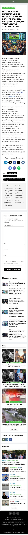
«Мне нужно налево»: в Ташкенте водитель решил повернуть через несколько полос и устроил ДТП (14, 406)
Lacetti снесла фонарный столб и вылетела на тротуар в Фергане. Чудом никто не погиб (14, 426)
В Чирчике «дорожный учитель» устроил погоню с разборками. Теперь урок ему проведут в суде (14, 386)
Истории (4, 460)
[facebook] (10, 439)
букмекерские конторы (10, 176)
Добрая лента (13, 467)
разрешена (19, 92)
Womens (12, 501)
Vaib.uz (5, 29)
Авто (7, 362)
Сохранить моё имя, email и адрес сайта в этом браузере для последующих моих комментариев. (14, 263)
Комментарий (8, 225)
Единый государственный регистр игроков (12, 179)
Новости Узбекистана (9, 7)
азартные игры (12, 173)
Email (6, 249)
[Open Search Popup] (26, 1)
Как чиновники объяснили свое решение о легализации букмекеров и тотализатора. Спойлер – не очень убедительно (17, 323)
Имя (5, 243)
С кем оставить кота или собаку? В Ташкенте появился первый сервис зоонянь (17, 471)
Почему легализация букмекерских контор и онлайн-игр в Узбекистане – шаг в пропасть (17, 301)
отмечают (12, 96)
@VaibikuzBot (21, 522)
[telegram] (3, 439)
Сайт (5, 255)
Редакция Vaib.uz (19, 532)
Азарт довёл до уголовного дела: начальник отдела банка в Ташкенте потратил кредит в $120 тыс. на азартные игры (17, 292)
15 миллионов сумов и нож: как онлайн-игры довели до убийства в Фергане (17, 283)
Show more (14, 429)
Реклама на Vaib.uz (9, 532)
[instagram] (7, 439)
